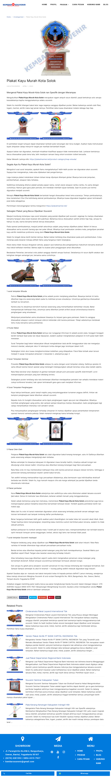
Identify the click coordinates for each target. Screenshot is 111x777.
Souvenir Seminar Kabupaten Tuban (42, 680)
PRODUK (81, 755)
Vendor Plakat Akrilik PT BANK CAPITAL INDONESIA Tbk (51, 636)
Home (44, 5)
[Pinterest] (52, 752)
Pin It (51, 597)
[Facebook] (58, 757)
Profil (53, 5)
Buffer (58, 597)
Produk (63, 5)
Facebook (24, 597)
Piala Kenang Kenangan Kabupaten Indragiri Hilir (48, 705)
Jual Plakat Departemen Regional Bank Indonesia (48, 658)
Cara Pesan (78, 5)
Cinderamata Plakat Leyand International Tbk (46, 611)
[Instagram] (63, 752)
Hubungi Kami (93, 5)
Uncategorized (18, 17)
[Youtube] (57, 752)
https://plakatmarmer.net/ (56, 206)
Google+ (43, 597)
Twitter (33, 597)
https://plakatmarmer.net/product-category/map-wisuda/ (53, 159)
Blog (105, 5)
